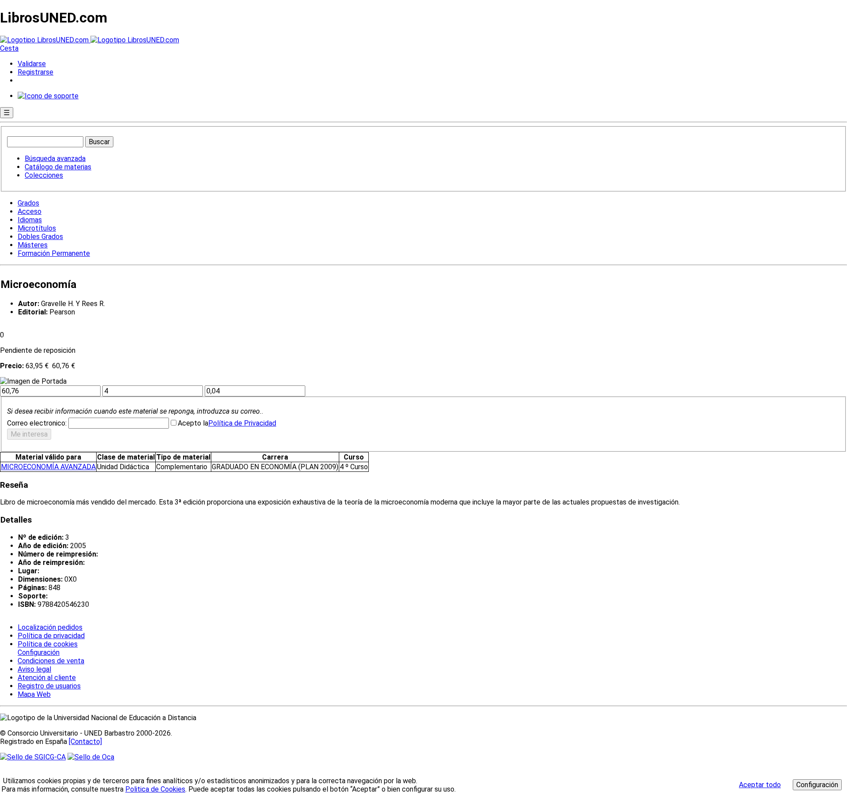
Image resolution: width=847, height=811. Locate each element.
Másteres (33, 245)
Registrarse (35, 72)
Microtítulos (37, 228)
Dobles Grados (40, 236)
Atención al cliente (47, 677)
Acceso (29, 211)
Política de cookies (48, 644)
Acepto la (193, 423)
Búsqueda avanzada (55, 158)
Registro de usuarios (49, 686)
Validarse (32, 64)
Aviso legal (34, 669)
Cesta (9, 48)
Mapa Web (34, 694)
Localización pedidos (50, 627)
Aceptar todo (760, 785)
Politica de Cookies (155, 789)
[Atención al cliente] (48, 96)
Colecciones (44, 175)
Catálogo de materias (58, 167)
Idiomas (30, 220)
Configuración (38, 653)
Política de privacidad (51, 636)
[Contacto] (85, 741)
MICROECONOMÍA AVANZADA (48, 467)
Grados (28, 203)
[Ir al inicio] (89, 40)
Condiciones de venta (51, 661)
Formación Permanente (54, 253)
